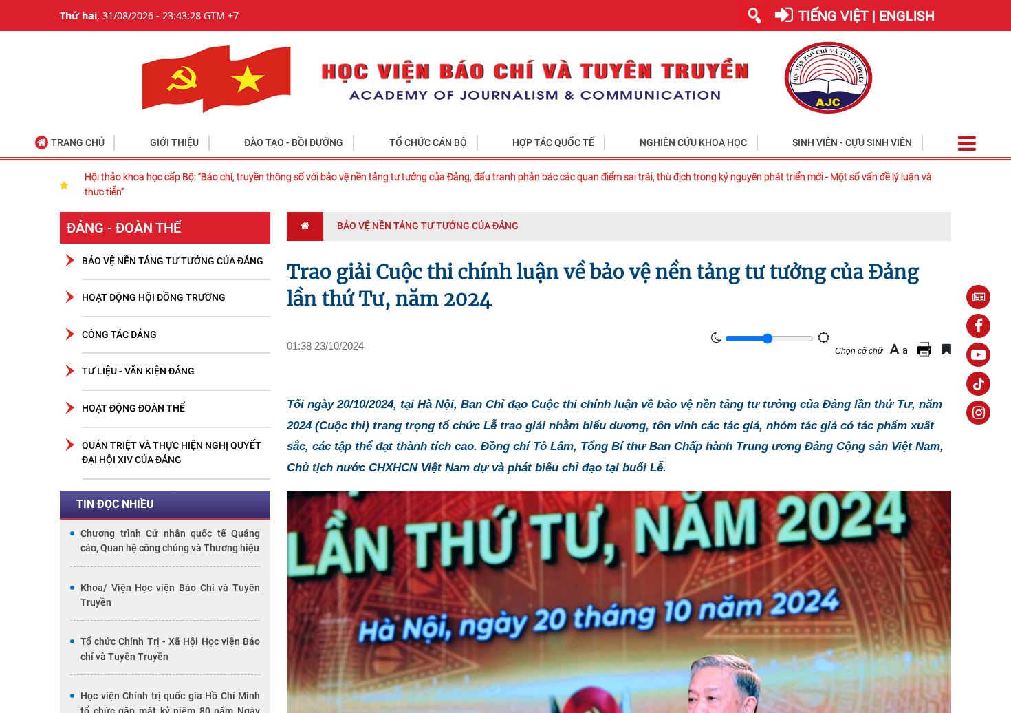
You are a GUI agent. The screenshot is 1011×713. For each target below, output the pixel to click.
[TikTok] (978, 384)
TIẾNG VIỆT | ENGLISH (866, 16)
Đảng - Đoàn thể (124, 228)
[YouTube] (978, 355)
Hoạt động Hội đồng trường (154, 298)
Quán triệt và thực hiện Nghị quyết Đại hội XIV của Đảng (171, 453)
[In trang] (926, 349)
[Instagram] (978, 413)
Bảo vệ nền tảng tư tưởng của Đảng (172, 261)
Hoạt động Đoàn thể (133, 408)
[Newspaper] (978, 297)
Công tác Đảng (119, 335)
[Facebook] (978, 326)
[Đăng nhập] (784, 15)
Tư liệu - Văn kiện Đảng (138, 371)
